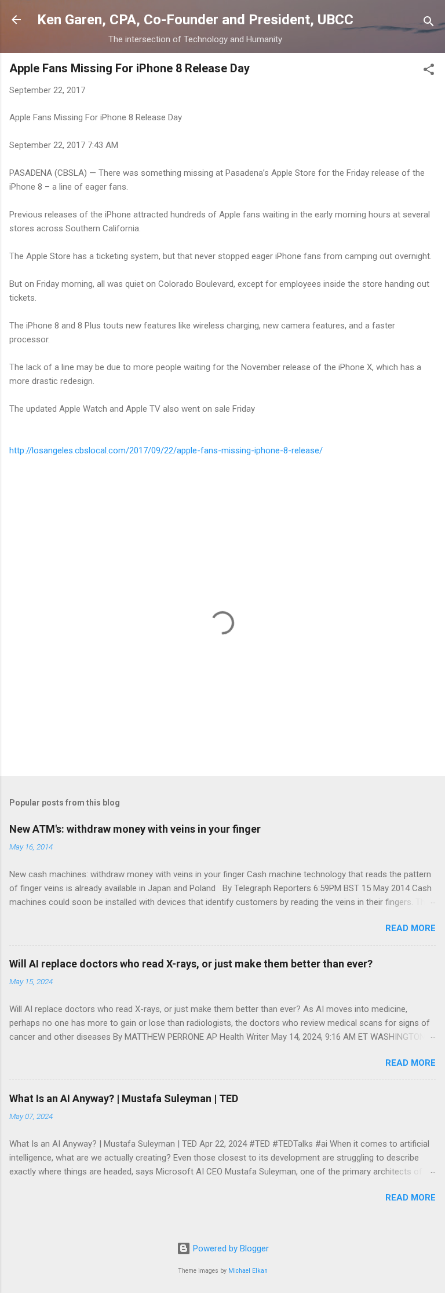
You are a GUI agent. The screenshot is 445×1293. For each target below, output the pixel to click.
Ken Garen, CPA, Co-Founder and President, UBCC (195, 20)
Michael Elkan (248, 1270)
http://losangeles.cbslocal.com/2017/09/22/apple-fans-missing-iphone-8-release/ (166, 450)
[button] (429, 71)
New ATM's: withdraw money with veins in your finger (135, 829)
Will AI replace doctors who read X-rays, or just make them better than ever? (191, 964)
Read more (410, 928)
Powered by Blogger (230, 1248)
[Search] (429, 23)
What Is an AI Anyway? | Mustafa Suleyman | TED (123, 1098)
